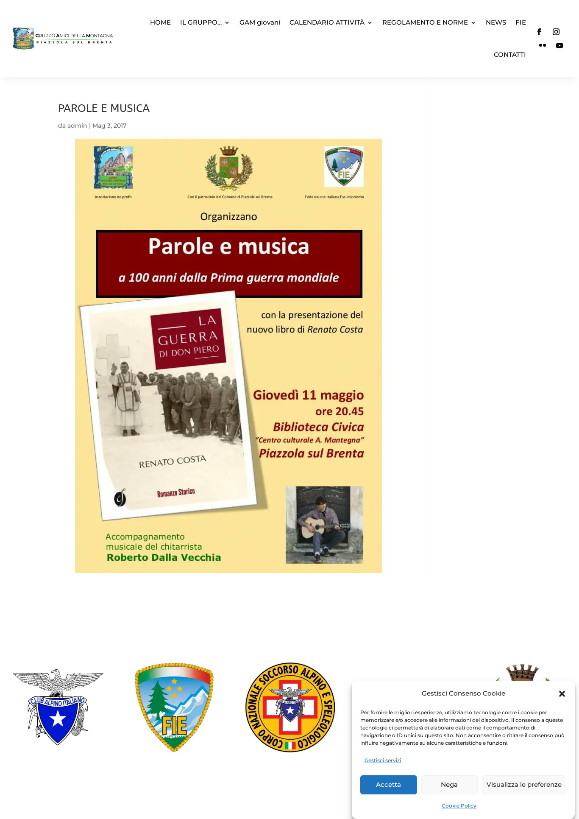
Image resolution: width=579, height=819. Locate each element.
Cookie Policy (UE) (289, 780)
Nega (449, 785)
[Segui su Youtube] (559, 45)
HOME (160, 22)
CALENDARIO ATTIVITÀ (327, 22)
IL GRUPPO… (201, 22)
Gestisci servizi (383, 760)
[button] (562, 694)
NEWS (496, 22)
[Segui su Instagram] (556, 32)
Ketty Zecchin (223, 800)
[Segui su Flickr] (542, 45)
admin (77, 125)
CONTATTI (510, 54)
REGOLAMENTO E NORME (425, 22)
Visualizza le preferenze (524, 785)
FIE (520, 22)
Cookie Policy (459, 805)
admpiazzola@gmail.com (302, 634)
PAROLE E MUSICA (104, 108)
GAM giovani (259, 22)
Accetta (388, 785)
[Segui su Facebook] (539, 32)
